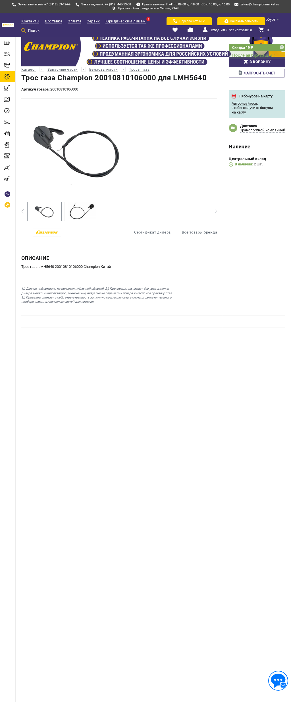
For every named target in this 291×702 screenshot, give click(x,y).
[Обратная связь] (278, 681)
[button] (22, 211)
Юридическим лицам (125, 21)
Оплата (74, 21)
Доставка (53, 21)
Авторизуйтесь (244, 103)
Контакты (30, 21)
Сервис (93, 21)
